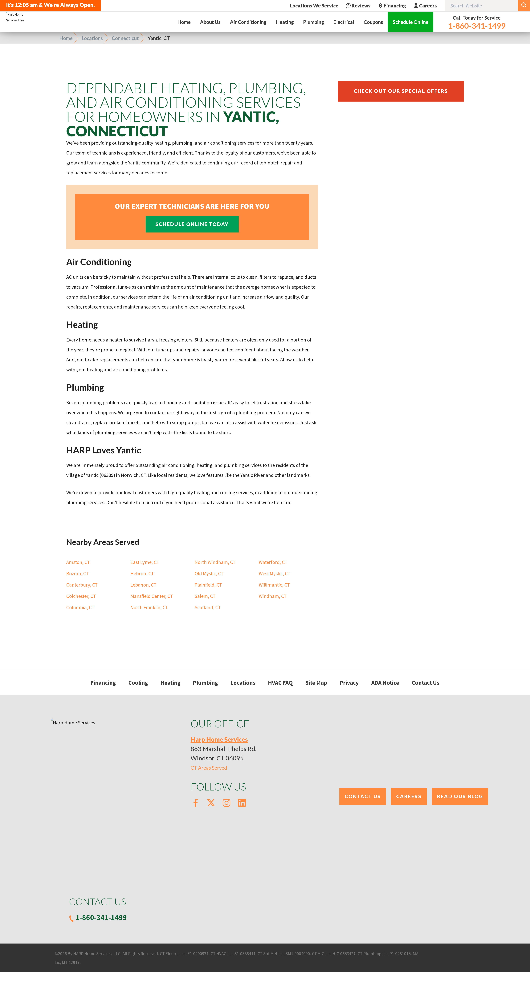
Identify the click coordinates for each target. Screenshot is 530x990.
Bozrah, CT (77, 573)
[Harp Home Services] (17, 17)
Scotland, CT (208, 607)
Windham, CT (273, 596)
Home (66, 38)
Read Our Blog (460, 796)
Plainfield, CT (208, 585)
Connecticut (125, 38)
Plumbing (205, 682)
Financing (395, 6)
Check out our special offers (401, 91)
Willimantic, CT (274, 585)
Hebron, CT (142, 573)
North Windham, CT (215, 562)
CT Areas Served (209, 768)
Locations (92, 38)
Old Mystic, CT (209, 573)
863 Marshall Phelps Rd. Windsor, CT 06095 (224, 749)
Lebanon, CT (143, 585)
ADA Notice (385, 682)
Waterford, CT (273, 562)
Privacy (349, 682)
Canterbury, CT (82, 585)
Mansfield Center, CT (151, 596)
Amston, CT (78, 562)
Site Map (316, 682)
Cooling (138, 682)
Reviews (361, 6)
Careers (428, 6)
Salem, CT (205, 596)
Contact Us (425, 682)
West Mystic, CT (274, 573)
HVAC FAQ (280, 682)
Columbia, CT (80, 607)
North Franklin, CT (149, 607)
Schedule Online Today (192, 224)
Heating (171, 682)
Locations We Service (314, 6)
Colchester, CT (81, 596)
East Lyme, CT (144, 562)
